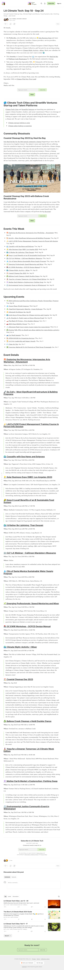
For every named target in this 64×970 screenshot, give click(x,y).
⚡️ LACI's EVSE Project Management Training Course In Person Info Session (32, 241)
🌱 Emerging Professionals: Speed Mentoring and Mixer (24, 264)
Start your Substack (28, 963)
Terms (38, 959)
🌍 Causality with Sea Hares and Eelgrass (24, 456)
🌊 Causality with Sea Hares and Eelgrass (20, 246)
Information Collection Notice (31, 854)
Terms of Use (40, 853)
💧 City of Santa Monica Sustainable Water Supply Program (26, 261)
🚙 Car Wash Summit (13, 335)
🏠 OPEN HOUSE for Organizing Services (20, 338)
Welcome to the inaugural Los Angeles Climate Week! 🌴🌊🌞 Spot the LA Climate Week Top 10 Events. (23, 914)
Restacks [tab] (14, 877)
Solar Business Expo (45, 38)
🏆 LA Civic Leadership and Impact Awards (20, 341)
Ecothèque (9, 64)
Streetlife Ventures (28, 109)
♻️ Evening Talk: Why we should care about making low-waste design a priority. (32, 330)
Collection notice (45, 959)
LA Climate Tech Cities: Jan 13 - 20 (16, 901)
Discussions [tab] (15, 896)
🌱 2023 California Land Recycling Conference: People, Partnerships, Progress (32, 301)
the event (48, 211)
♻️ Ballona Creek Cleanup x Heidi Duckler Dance (22, 276)
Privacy (34, 959)
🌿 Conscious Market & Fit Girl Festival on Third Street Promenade (28, 347)
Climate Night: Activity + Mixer (33, 50)
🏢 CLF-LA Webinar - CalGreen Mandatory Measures (24, 258)
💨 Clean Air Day (12, 344)
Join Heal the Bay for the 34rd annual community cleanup (22, 142)
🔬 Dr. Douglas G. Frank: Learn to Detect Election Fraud (25, 318)
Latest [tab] (9, 896)
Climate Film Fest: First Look (26, 79)
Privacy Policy (44, 854)
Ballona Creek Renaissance (18, 59)
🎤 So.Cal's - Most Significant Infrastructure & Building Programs (31, 393)
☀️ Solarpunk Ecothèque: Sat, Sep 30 (18, 312)
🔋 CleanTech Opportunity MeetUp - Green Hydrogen (24, 309)
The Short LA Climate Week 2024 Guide (18, 912)
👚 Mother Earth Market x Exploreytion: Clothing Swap (24, 282)
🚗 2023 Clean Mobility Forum (16, 324)
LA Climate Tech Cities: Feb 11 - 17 (16, 924)
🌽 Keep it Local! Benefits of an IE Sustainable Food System (26, 255)
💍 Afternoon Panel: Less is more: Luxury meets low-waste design (28, 327)
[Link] (1, 104)
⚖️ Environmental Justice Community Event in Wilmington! (26, 285)
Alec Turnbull (13, 18)
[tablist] (10, 877)
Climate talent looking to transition (20, 126)
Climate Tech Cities (12, 109)
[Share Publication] (44, 3)
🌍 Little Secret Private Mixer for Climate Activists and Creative (27, 315)
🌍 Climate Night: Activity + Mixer (18, 270)
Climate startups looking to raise (19, 123)
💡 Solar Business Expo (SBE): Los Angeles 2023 (22, 249)
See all (7, 935)
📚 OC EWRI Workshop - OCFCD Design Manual (23, 267)
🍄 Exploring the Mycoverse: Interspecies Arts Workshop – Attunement (30, 233)
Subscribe (51, 3)
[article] (32, 904)
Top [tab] (5, 896)
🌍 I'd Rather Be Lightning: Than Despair (20, 252)
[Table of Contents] (2, 485)
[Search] (41, 3)
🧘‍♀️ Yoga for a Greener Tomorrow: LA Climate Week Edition (26, 279)
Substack (24, 966)
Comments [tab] (7, 877)
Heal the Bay (54, 57)
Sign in (59, 3)
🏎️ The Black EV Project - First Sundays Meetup (22, 321)
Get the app (40, 963)
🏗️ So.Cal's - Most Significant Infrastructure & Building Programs (28, 238)
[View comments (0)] (10, 23)
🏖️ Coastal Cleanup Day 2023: (16, 273)
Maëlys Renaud (23, 18)
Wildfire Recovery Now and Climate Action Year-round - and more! (21, 903)
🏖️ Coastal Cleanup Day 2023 (18, 679)
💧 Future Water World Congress (17, 306)
